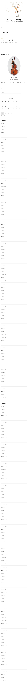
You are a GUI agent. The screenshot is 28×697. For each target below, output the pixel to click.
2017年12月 (3, 180)
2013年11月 (3, 277)
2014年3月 (3, 265)
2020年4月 (3, 132)
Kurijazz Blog (14, 19)
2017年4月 (3, 192)
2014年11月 (3, 243)
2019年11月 (3, 139)
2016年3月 (3, 221)
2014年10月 (3, 246)
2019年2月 (3, 151)
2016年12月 (3, 199)
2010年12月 (3, 366)
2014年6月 (3, 255)
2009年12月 (3, 397)
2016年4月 (3, 217)
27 (2, 113)
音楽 (2, 38)
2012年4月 (3, 321)
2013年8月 (3, 287)
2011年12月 (3, 334)
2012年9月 (3, 312)
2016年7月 (3, 208)
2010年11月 (3, 369)
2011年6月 (3, 350)
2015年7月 (3, 233)
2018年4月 (3, 170)
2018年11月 (3, 161)
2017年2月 (3, 195)
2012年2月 (3, 328)
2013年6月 (3, 293)
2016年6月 (3, 211)
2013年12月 (3, 274)
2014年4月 (3, 262)
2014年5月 (3, 258)
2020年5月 (3, 129)
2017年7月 (3, 189)
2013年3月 (3, 299)
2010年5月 (3, 384)
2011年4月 (3, 353)
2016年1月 (3, 227)
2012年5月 (3, 318)
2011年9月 (3, 340)
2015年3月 (3, 240)
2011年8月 (3, 344)
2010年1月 (3, 394)
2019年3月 (3, 148)
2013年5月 (3, 296)
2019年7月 (3, 145)
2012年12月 (3, 306)
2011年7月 (3, 347)
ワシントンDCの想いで (9, 40)
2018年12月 (3, 158)
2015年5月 (3, 236)
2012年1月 (3, 331)
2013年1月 (3, 303)
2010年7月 (3, 378)
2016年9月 (3, 205)
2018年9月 (3, 167)
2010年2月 (3, 391)
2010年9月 (3, 375)
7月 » (5, 115)
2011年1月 (3, 362)
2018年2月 (3, 173)
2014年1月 (3, 271)
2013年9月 (3, 284)
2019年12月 (3, 136)
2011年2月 (3, 359)
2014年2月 (3, 268)
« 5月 (2, 115)
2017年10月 (3, 186)
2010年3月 (3, 388)
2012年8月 (3, 315)
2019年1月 (3, 154)
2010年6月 (3, 381)
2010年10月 (3, 372)
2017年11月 (3, 183)
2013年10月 (3, 280)
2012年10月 (3, 309)
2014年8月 (3, 249)
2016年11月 (3, 202)
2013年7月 (3, 290)
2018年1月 (3, 177)
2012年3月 (3, 325)
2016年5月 (3, 214)
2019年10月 (3, 142)
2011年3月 (3, 356)
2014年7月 (3, 252)
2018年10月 (3, 164)
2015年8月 (3, 230)
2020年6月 (3, 126)
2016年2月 (3, 224)
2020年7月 (3, 123)
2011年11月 (3, 337)
